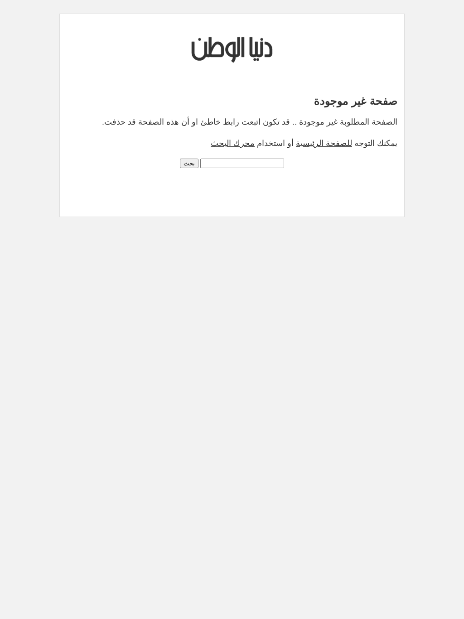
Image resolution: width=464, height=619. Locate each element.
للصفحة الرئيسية (324, 143)
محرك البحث (233, 143)
